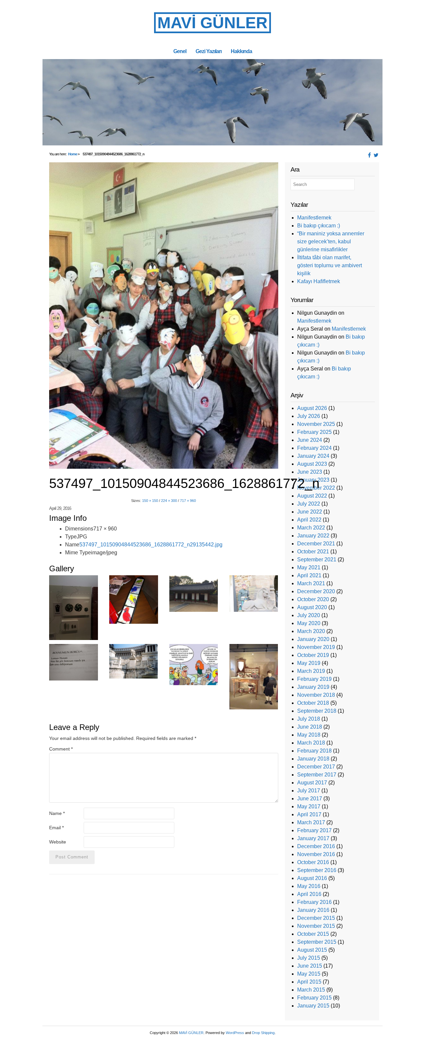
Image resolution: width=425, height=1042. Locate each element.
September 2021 (316, 559)
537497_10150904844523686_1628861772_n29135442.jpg (150, 544)
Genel (179, 51)
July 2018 (308, 719)
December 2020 (316, 591)
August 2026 (312, 408)
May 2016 (308, 886)
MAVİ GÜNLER (212, 23)
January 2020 (313, 639)
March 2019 (311, 671)
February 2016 (314, 902)
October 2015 (313, 934)
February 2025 (314, 432)
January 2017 (313, 838)
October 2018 (313, 703)
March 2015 (311, 990)
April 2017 (309, 814)
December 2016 (316, 846)
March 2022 (311, 527)
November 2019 (316, 647)
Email (56, 827)
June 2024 (309, 440)
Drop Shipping (263, 1033)
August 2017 (312, 782)
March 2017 (311, 822)
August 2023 (312, 464)
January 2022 (313, 535)
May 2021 (308, 567)
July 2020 (308, 615)
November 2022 (316, 488)
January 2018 (313, 758)
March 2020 (311, 631)
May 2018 (308, 735)
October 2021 (313, 551)
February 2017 (314, 830)
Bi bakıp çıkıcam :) (318, 225)
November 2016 (316, 854)
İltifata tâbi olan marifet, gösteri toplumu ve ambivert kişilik (329, 265)
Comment (61, 749)
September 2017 (316, 774)
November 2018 (316, 695)
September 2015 (316, 942)
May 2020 (308, 623)
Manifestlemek (314, 217)
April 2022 (309, 519)
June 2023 (309, 472)
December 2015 (316, 918)
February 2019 (314, 679)
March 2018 (311, 743)
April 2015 (309, 982)
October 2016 (313, 862)
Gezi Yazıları (208, 51)
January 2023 (313, 480)
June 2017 (309, 798)
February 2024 (314, 448)
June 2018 (309, 727)
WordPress (235, 1033)
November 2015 (316, 926)
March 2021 (311, 583)
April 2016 (309, 894)
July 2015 (308, 958)
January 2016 (313, 910)
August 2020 (312, 607)
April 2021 (309, 575)
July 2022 (308, 504)
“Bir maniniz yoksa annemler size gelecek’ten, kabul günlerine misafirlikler (330, 241)
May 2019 (308, 663)
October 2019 (313, 655)
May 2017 (308, 806)
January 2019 (313, 687)
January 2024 (313, 456)
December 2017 (316, 766)
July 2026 (308, 416)
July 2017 (308, 790)
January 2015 (313, 1005)
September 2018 (316, 711)
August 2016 (312, 878)
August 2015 (312, 950)
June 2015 (309, 966)
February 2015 (314, 998)
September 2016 (316, 870)
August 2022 (312, 496)
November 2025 (316, 424)
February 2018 (314, 751)
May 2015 (308, 974)
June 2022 (309, 512)
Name (57, 813)
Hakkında (241, 51)
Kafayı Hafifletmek (318, 281)
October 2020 (313, 599)
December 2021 (316, 543)
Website (57, 841)
